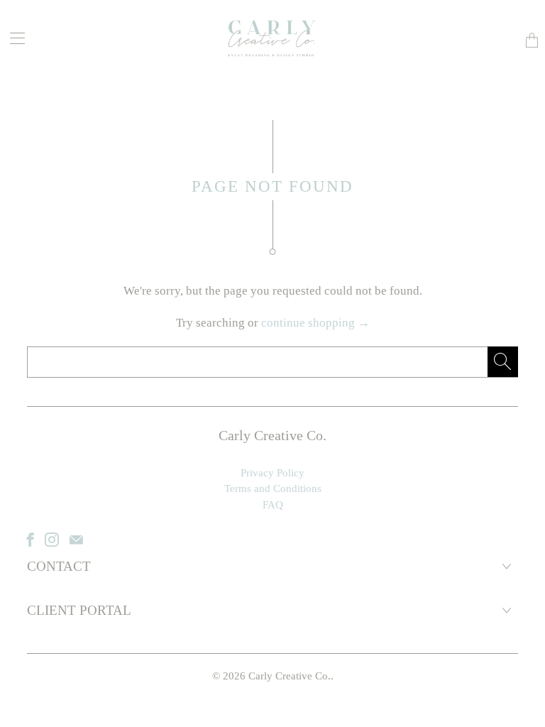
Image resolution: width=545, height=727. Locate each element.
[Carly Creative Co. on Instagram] (52, 539)
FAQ (273, 504)
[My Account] (12, 38)
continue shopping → (315, 322)
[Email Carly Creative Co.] (76, 539)
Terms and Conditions (272, 488)
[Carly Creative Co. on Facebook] (30, 539)
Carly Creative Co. (289, 676)
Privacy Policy (272, 473)
